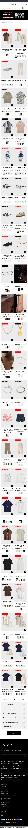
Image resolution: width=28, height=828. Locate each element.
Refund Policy (4, 791)
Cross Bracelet (7, 400)
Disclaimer (3, 804)
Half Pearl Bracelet (20, 400)
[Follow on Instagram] (2, 811)
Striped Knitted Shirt (7, 138)
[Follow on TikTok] (6, 811)
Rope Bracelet (20, 314)
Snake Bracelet (7, 314)
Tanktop (20, 575)
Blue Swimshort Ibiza (20, 429)
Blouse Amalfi (20, 488)
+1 (25, 201)
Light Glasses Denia (20, 197)
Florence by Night (7, 689)
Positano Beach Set (7, 661)
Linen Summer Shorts (8, 488)
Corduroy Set (20, 633)
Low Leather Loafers (7, 80)
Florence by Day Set (20, 661)
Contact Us (4, 784)
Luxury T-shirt (7, 601)
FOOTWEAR (17, 8)
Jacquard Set (7, 633)
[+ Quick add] (12, 46)
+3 (12, 84)
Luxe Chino (7, 459)
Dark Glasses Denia (7, 197)
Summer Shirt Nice (20, 517)
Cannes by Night (20, 689)
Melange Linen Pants (20, 80)
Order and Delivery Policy (5, 799)
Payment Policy (5, 802)
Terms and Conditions (6, 796)
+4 (25, 173)
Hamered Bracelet (20, 371)
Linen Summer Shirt (7, 517)
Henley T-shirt (7, 575)
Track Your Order (5, 806)
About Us (3, 786)
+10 (25, 56)
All (3, 8)
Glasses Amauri (7, 225)
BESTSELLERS (10, 8)
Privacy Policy (4, 793)
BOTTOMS (25, 8)
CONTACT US (14, 733)
